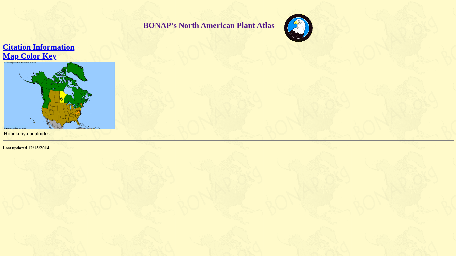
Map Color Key (29, 56)
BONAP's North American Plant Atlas (209, 25)
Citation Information (38, 47)
